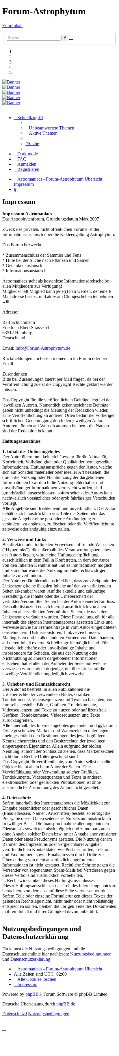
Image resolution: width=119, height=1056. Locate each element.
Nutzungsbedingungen (90, 953)
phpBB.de (65, 1003)
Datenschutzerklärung (30, 959)
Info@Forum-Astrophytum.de (42, 348)
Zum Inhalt (12, 25)
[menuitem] (49, 127)
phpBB (32, 994)
